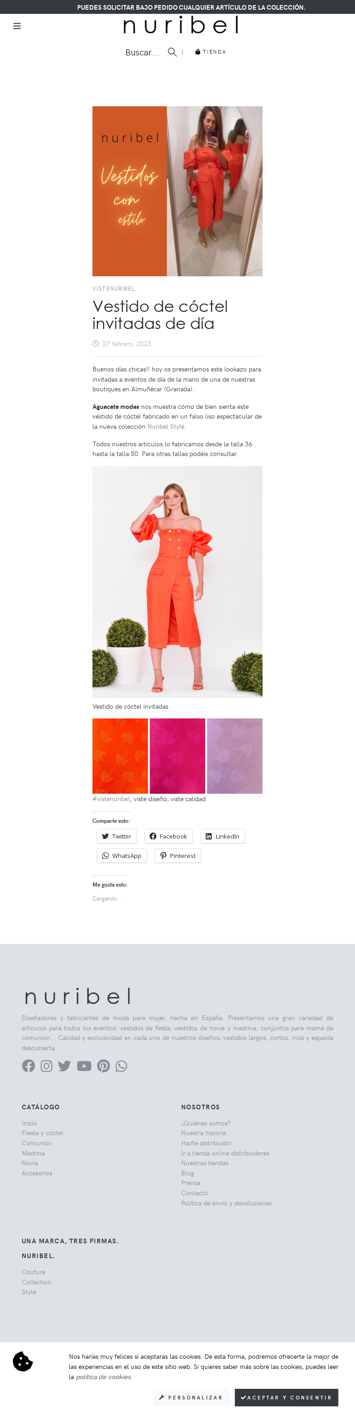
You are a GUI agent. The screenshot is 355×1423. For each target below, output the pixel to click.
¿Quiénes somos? (206, 1122)
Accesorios (37, 1172)
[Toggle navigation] (17, 26)
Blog (187, 1172)
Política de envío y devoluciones (226, 1202)
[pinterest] (103, 1068)
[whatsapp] (121, 1068)
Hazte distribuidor (206, 1142)
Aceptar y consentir (289, 1397)
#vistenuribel (111, 798)
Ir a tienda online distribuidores (225, 1152)
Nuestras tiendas (204, 1162)
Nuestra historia (203, 1132)
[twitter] (64, 1068)
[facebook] (28, 1068)
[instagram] (46, 1068)
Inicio (29, 1122)
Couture (33, 1271)
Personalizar (194, 1397)
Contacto (194, 1192)
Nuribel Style (165, 426)
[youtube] (84, 1068)
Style (29, 1291)
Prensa (190, 1182)
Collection (36, 1281)
